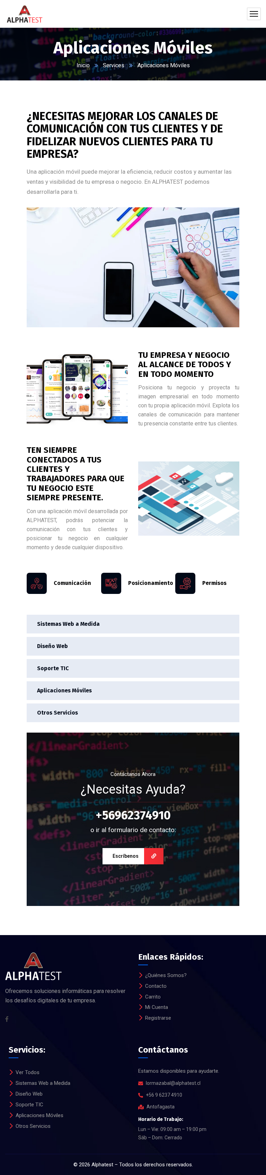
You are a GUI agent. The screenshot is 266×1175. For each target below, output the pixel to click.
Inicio (83, 65)
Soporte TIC (53, 668)
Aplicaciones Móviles (64, 690)
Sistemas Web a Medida (68, 624)
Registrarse (158, 1018)
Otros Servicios (57, 712)
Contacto (156, 986)
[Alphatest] (24, 14)
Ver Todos (27, 1072)
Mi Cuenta (156, 1007)
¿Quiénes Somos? (166, 975)
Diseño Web (52, 646)
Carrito (153, 997)
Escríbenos (126, 856)
